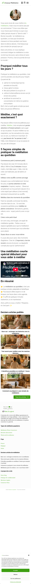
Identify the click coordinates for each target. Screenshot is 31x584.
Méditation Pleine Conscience (9, 430)
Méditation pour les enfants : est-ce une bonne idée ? (15, 467)
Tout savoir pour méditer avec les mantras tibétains (14, 459)
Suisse (2, 448)
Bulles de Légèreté (12, 489)
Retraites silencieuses (6, 432)
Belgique (3, 446)
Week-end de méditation (7, 435)
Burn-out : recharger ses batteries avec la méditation (15, 456)
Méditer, (10, 125)
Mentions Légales (5, 480)
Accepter (15, 570)
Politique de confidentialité (15, 582)
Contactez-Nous (5, 482)
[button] (28, 555)
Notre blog (4, 475)
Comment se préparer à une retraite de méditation (14, 465)
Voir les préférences (15, 578)
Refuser (15, 574)
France (3, 443)
